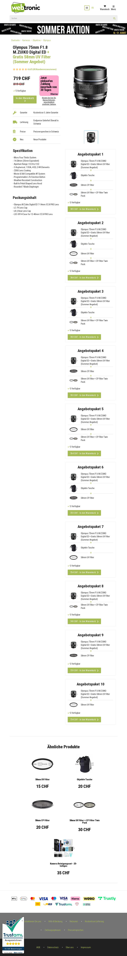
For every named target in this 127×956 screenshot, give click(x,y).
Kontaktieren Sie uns (32, 921)
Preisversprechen (75, 930)
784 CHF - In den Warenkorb (83, 277)
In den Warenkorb (25, 98)
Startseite (15, 40)
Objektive (37, 40)
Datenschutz (53, 947)
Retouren (74, 921)
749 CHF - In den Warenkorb (83, 621)
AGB (38, 947)
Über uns (70, 947)
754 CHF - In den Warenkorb (83, 572)
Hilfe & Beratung (55, 921)
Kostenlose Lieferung (94, 921)
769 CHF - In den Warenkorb (83, 337)
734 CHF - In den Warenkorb (83, 719)
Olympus (47, 40)
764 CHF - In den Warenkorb (83, 453)
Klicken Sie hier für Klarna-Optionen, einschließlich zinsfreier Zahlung (49, 101)
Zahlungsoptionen (53, 930)
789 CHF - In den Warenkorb (83, 209)
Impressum (86, 947)
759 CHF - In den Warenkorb (83, 513)
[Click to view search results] (114, 19)
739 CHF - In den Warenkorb (83, 670)
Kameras (26, 40)
